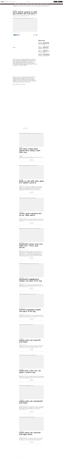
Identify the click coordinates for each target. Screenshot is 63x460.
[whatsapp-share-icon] (13, 35)
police (14, 84)
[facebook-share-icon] (16, 35)
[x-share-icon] (14, 35)
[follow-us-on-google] (36, 35)
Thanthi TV (13, 1)
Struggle (24, 84)
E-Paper (7, 1)
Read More (31, 192)
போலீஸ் (17, 84)
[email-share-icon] (18, 35)
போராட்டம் (20, 84)
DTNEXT (10, 1)
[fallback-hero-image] (40, 43)
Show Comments (25, 128)
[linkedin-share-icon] (17, 35)
